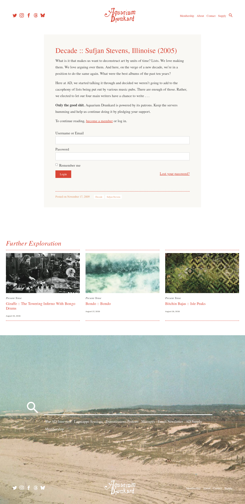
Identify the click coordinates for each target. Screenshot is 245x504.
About (200, 16)
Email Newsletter (170, 421)
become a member (99, 120)
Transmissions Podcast (122, 421)
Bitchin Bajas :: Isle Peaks (185, 303)
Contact (211, 16)
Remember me (70, 165)
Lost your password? (175, 173)
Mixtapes (148, 421)
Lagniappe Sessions (88, 421)
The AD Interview (58, 421)
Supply (222, 16)
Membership (187, 16)
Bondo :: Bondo (98, 303)
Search (230, 15)
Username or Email (69, 133)
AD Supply (194, 421)
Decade (98, 196)
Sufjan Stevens (113, 196)
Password (62, 149)
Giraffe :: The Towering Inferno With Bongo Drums (40, 305)
